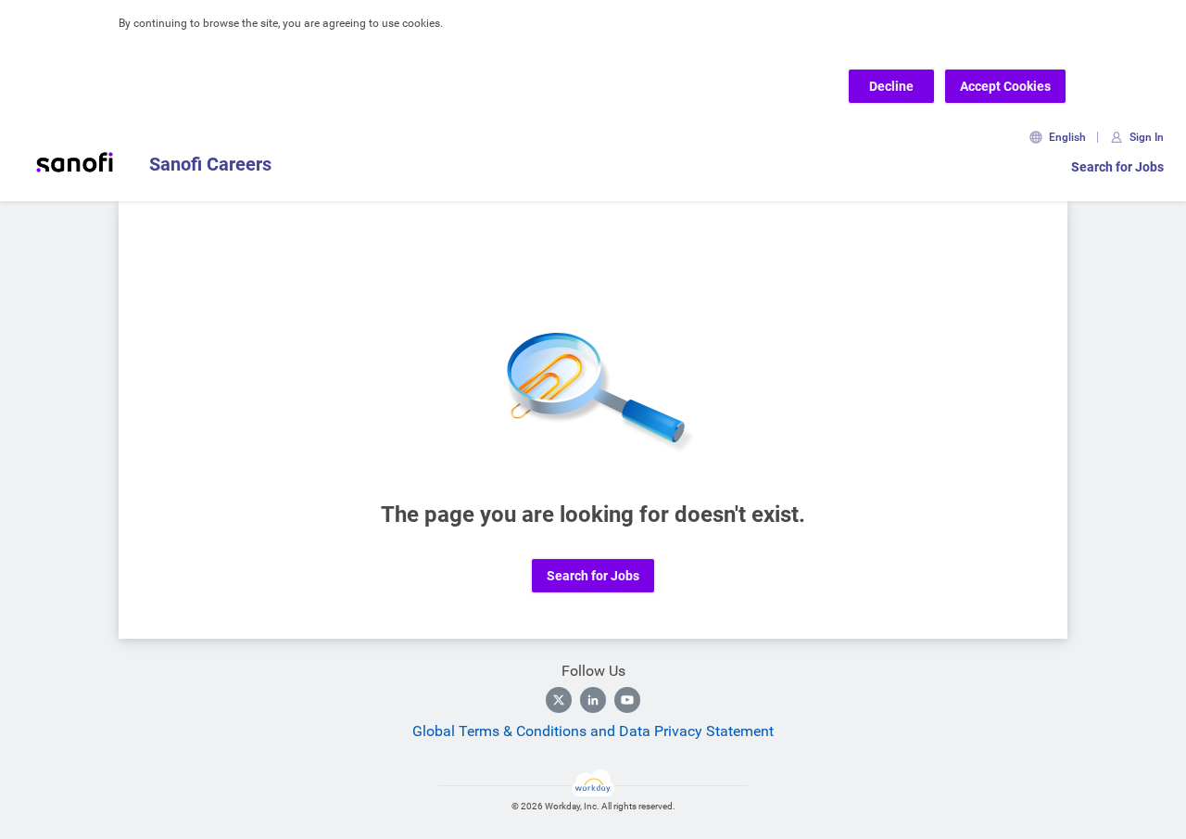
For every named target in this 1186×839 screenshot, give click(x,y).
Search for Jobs (1117, 166)
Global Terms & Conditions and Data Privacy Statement (593, 731)
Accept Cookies (1005, 86)
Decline (891, 86)
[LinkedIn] (593, 700)
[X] (559, 700)
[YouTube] (627, 700)
